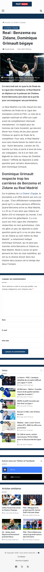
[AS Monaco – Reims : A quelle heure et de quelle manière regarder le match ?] (8, 392)
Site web (5, 341)
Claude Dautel (9, 49)
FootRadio (21, 557)
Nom (4, 320)
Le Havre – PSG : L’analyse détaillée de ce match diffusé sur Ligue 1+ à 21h (29, 380)
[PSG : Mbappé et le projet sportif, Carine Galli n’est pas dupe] (32, 500)
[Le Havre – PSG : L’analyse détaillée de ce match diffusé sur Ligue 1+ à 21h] (8, 380)
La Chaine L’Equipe (28, 193)
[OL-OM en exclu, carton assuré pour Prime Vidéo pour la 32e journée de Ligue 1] (8, 437)
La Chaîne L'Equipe (18, 22)
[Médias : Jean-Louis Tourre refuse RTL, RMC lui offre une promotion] (8, 426)
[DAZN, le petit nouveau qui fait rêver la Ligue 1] (8, 404)
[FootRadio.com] (22, 4)
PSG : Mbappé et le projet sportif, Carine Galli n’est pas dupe (31, 510)
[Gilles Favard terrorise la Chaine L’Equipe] (11, 500)
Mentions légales (22, 561)
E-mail (4, 330)
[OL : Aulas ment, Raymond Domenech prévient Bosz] (11, 524)
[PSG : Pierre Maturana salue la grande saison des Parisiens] (32, 524)
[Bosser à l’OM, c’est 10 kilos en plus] (8, 415)
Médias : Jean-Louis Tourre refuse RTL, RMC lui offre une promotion (29, 425)
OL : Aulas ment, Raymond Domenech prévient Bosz (10, 534)
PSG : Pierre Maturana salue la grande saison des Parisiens (32, 534)
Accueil (7, 22)
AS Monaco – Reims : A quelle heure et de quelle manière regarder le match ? (29, 391)
